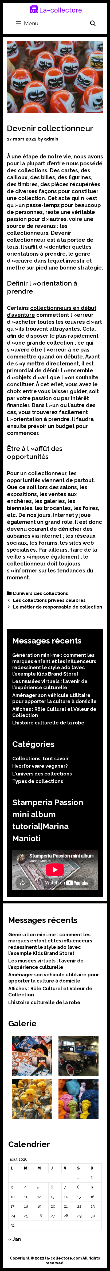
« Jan (14, 1239)
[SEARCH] (93, 23)
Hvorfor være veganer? (40, 766)
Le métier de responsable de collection (57, 607)
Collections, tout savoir (40, 758)
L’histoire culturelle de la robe (48, 723)
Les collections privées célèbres (49, 600)
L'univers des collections (40, 593)
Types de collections (37, 781)
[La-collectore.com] (55, 9)
